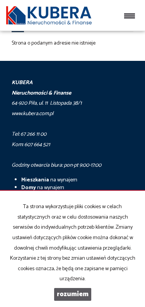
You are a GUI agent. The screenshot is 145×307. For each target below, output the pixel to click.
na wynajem (49, 180)
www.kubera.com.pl (32, 113)
